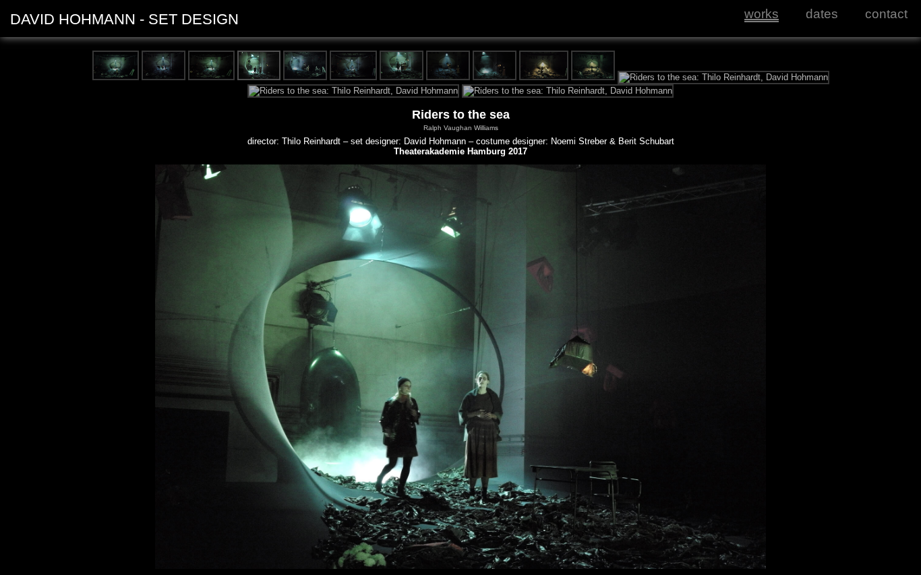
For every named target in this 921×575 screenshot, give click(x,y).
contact (886, 14)
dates (822, 14)
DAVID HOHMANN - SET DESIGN (124, 19)
